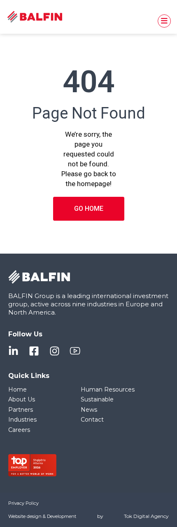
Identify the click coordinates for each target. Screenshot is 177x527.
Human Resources (108, 389)
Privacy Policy (23, 503)
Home (17, 389)
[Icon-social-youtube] (75, 351)
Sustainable (97, 399)
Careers (19, 430)
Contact (92, 419)
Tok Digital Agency (146, 516)
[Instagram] (54, 351)
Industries (22, 419)
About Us (21, 399)
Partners (20, 409)
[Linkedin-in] (13, 351)
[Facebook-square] (34, 351)
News (89, 409)
